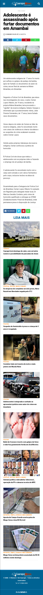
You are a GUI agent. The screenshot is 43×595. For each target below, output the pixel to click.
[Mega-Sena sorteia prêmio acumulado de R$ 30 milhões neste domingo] (21, 538)
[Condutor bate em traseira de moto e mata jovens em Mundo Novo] (21, 347)
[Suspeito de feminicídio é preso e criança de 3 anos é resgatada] (21, 309)
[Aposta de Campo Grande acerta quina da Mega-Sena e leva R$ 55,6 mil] (21, 500)
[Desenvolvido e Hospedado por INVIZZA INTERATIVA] (21, 592)
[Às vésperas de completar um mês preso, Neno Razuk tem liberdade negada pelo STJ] (21, 272)
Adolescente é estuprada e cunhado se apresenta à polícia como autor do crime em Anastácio (20, 404)
